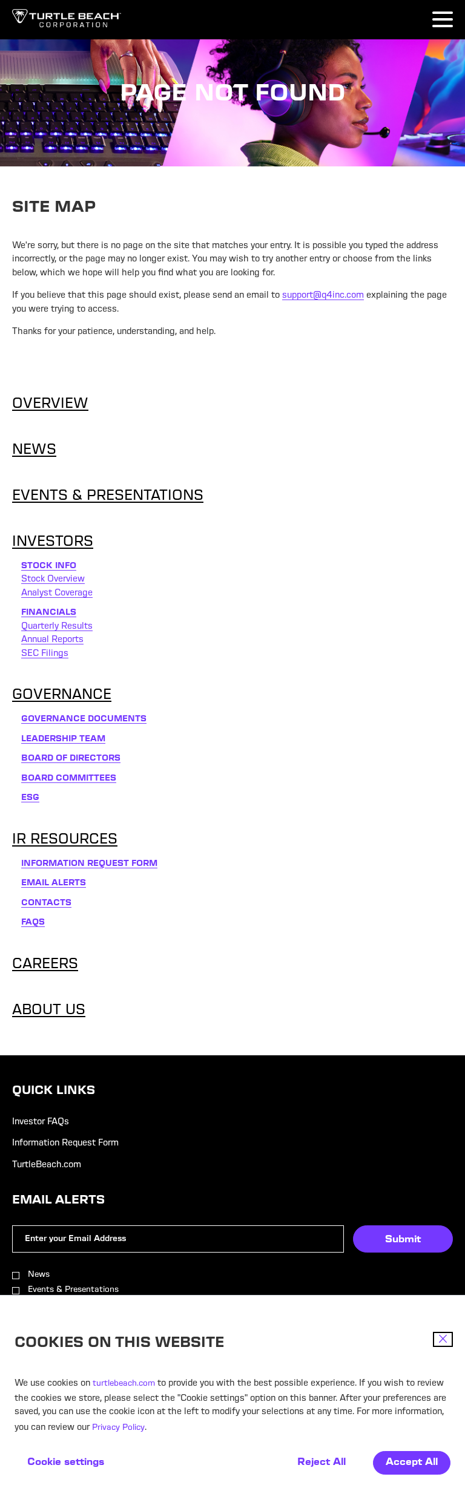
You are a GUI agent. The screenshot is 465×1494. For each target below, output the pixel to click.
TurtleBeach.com (46, 1165)
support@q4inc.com (323, 296)
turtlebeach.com (124, 1384)
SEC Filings (44, 654)
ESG (30, 798)
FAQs (33, 923)
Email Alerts (53, 883)
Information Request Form (89, 864)
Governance (61, 696)
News (34, 450)
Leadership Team (63, 739)
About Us (48, 1011)
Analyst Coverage (57, 593)
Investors (52, 542)
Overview (50, 404)
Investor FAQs (40, 1122)
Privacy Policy (118, 1428)
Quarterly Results (57, 627)
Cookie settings (65, 1462)
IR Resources (64, 840)
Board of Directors (70, 759)
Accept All (412, 1462)
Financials (48, 613)
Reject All (321, 1462)
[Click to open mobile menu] (442, 21)
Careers (45, 965)
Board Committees (68, 779)
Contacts (46, 903)
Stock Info (48, 566)
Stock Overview (53, 579)
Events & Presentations (107, 496)
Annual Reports (52, 640)
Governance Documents (84, 719)
